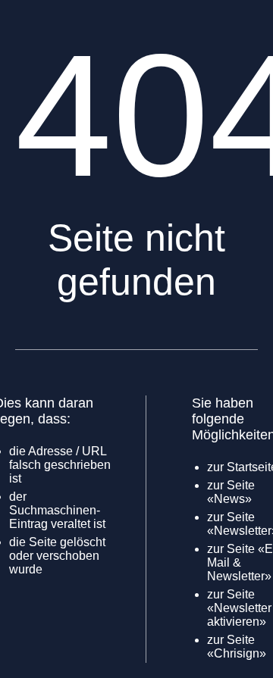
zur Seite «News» (231, 492)
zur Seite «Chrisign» (236, 646)
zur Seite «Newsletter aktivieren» (239, 608)
